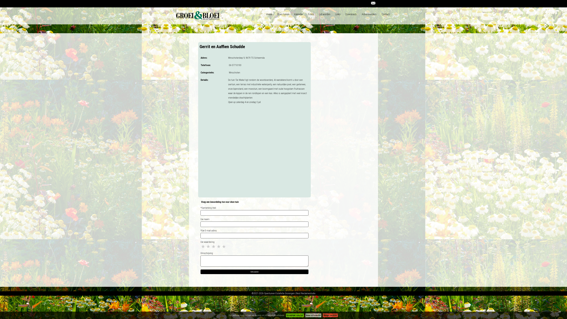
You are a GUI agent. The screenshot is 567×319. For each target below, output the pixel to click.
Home (269, 14)
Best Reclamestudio (305, 293)
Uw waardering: (208, 242)
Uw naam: (205, 219)
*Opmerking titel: (208, 207)
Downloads (351, 14)
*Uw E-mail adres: (209, 230)
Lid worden (324, 14)
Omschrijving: (207, 253)
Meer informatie (313, 315)
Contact (386, 14)
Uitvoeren (254, 272)
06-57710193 (235, 65)
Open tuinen (283, 14)
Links (337, 14)
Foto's (311, 14)
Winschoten (234, 72)
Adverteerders (369, 14)
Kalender (298, 14)
